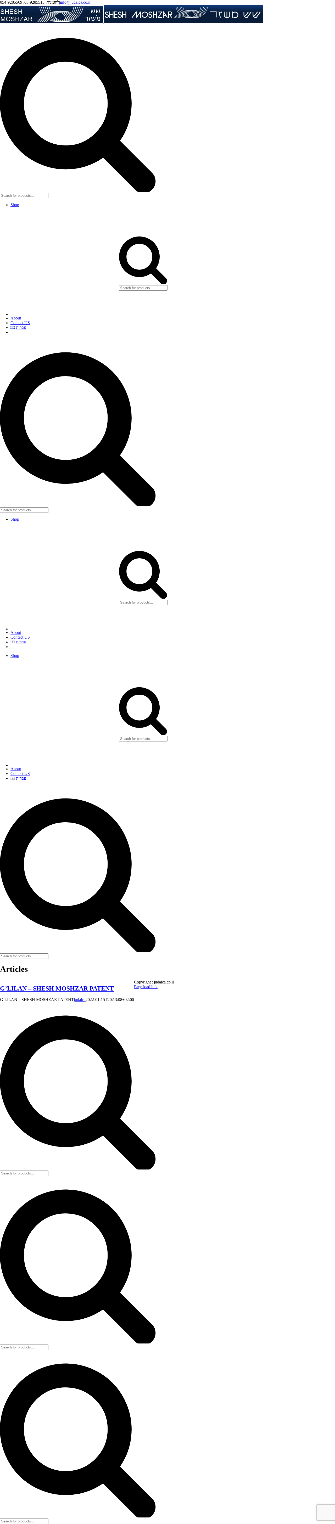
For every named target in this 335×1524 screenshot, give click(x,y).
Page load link (146, 987)
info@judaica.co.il (75, 2)
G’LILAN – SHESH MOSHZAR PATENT (57, 988)
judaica (80, 999)
